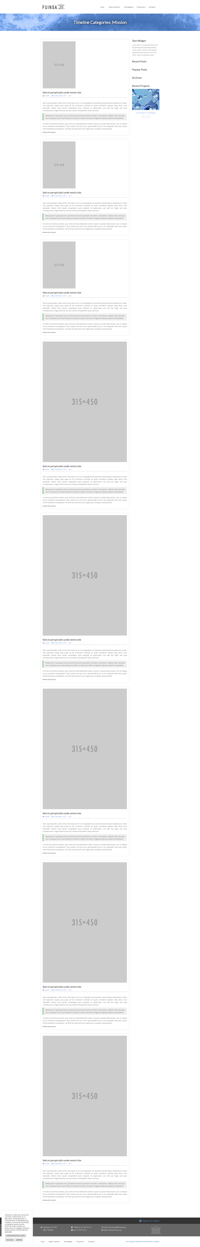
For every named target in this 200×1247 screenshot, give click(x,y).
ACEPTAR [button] (19, 1240)
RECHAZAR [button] (9, 1240)
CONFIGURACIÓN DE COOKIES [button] (15, 1236)
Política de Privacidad (144, 1242)
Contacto (152, 7)
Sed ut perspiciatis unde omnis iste (62, 92)
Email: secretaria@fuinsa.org (115, 1227)
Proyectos (140, 7)
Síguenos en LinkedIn (150, 1221)
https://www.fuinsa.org (112, 1230)
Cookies (156, 1242)
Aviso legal (130, 1242)
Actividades (128, 7)
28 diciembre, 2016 (60, 96)
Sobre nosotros (114, 7)
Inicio (102, 7)
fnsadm (47, 96)
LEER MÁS (8, 1232)
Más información (50, 132)
